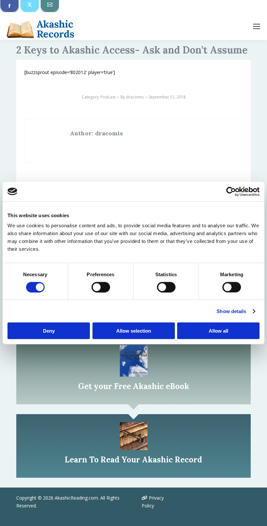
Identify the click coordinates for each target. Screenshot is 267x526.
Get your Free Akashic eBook (133, 386)
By (132, 97)
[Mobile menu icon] (256, 26)
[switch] (100, 287)
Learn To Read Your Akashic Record (133, 460)
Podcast (108, 97)
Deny (49, 331)
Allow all (218, 331)
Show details (231, 311)
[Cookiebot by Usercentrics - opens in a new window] (231, 191)
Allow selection (133, 331)
